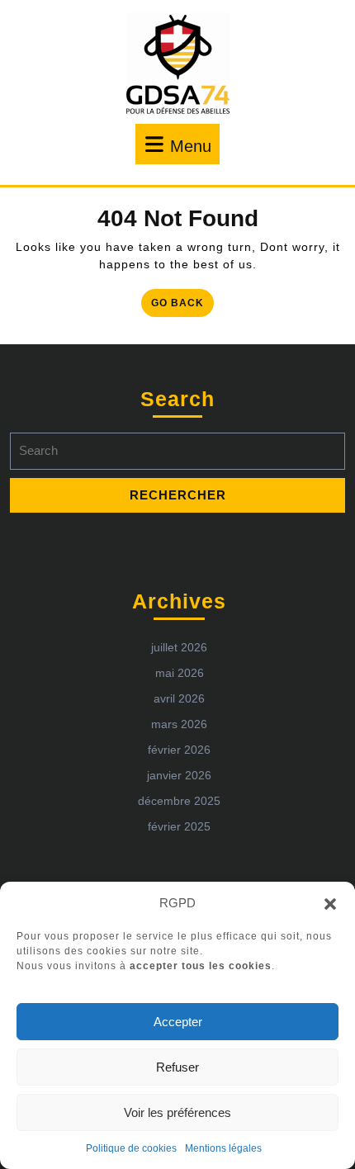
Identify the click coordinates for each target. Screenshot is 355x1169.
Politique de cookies (131, 1148)
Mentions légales (223, 1148)
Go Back (182, 306)
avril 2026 (179, 698)
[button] (330, 903)
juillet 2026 (179, 647)
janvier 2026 (179, 775)
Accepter (178, 1022)
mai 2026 (179, 672)
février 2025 (179, 826)
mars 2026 (179, 724)
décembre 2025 (179, 800)
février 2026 (179, 749)
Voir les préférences (177, 1112)
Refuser (177, 1067)
